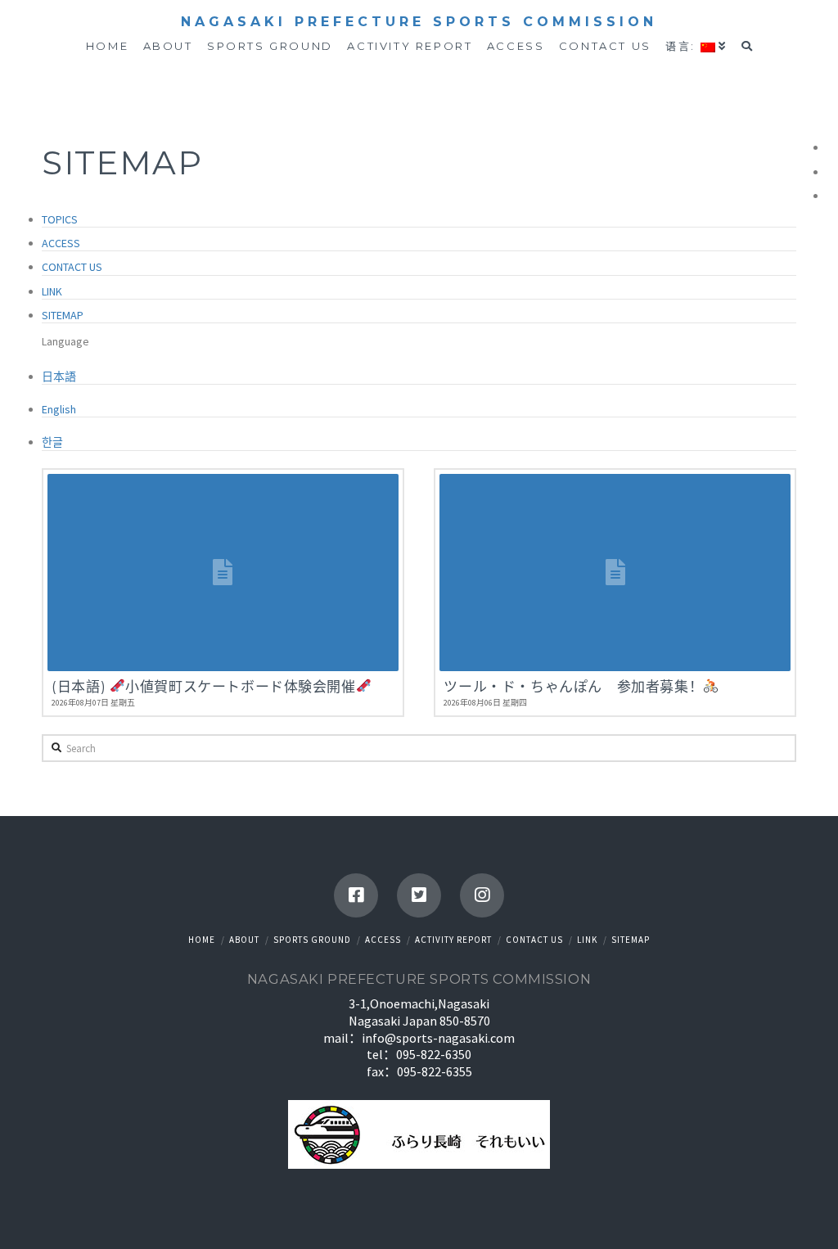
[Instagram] (482, 895)
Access (383, 939)
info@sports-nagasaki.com (438, 1038)
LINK (52, 291)
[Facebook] (356, 895)
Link (587, 939)
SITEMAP (62, 315)
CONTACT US (72, 266)
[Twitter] (419, 895)
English (59, 409)
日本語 (59, 376)
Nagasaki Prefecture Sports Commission (419, 22)
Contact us (534, 939)
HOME (201, 939)
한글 (52, 442)
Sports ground (312, 939)
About (244, 939)
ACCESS (61, 243)
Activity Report (453, 939)
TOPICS (60, 219)
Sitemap (630, 939)
